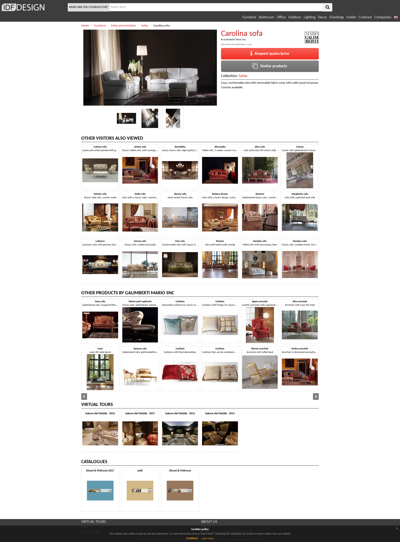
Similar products (272, 66)
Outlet (351, 17)
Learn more (208, 538)
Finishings (337, 17)
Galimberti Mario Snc (235, 39)
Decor (322, 17)
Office (281, 17)
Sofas (243, 76)
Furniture (249, 17)
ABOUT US (209, 522)
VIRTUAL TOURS (93, 522)
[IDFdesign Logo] (33, 7)
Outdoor (294, 17)
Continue (192, 538)
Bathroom (266, 17)
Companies (382, 17)
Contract (365, 17)
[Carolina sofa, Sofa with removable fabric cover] (126, 118)
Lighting (309, 17)
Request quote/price (270, 54)
